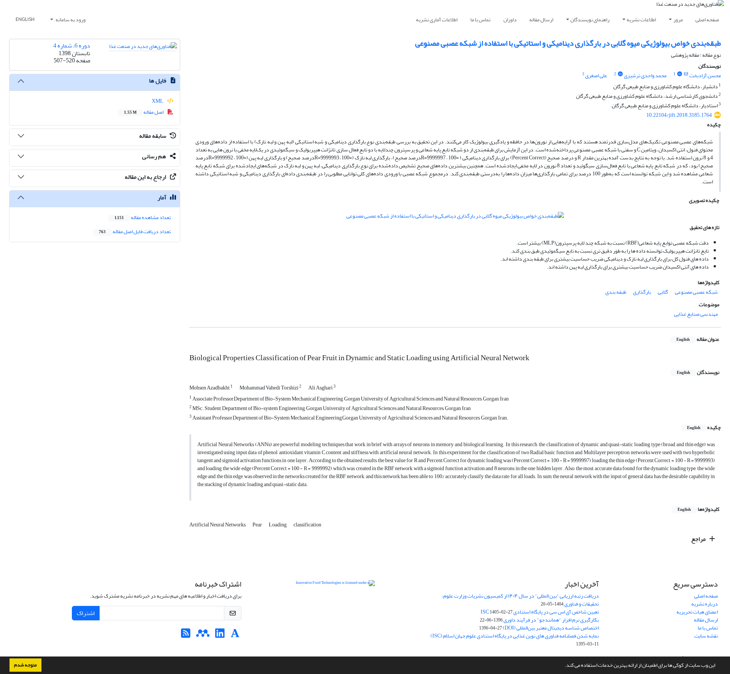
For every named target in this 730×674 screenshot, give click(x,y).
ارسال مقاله (541, 19)
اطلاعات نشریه (641, 19)
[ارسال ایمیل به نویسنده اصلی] (686, 74)
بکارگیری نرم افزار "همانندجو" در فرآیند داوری (551, 620)
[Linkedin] (220, 635)
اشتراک (86, 613)
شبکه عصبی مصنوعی (696, 292)
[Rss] (186, 635)
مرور (678, 19)
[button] (563, 666)
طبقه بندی (615, 292)
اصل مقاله (144, 112)
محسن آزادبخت (705, 75)
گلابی (663, 292)
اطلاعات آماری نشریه (436, 19)
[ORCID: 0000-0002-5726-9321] (679, 74)
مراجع (699, 539)
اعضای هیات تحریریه (697, 612)
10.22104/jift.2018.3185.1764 (679, 115)
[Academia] (235, 635)
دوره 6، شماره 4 (71, 45)
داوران (510, 19)
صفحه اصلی (707, 19)
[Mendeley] (203, 635)
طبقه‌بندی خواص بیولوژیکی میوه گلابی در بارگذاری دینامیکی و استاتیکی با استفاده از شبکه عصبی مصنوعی (568, 43)
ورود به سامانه (70, 19)
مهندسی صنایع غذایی (696, 314)
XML (158, 101)
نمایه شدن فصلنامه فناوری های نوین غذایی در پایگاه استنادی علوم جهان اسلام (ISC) (514, 636)
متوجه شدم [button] (25, 664)
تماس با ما (480, 19)
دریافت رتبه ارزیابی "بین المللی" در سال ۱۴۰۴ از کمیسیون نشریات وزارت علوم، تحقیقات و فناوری (520, 600)
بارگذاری (642, 292)
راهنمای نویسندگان (589, 19)
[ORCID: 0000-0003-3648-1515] (620, 74)
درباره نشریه (704, 604)
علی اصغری (596, 75)
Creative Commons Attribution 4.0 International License (355, 602)
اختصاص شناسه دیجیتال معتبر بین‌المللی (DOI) (551, 628)
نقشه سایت (706, 636)
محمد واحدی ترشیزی (645, 75)
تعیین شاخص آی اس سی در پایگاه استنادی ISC (540, 612)
